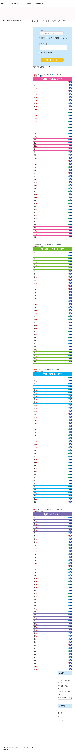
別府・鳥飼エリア (63, 698)
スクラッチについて (15, 3)
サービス (60, 720)
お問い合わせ (39, 3)
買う (59, 716)
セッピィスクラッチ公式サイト (21, 747)
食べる (60, 713)
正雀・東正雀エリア (64, 692)
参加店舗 (28, 3)
